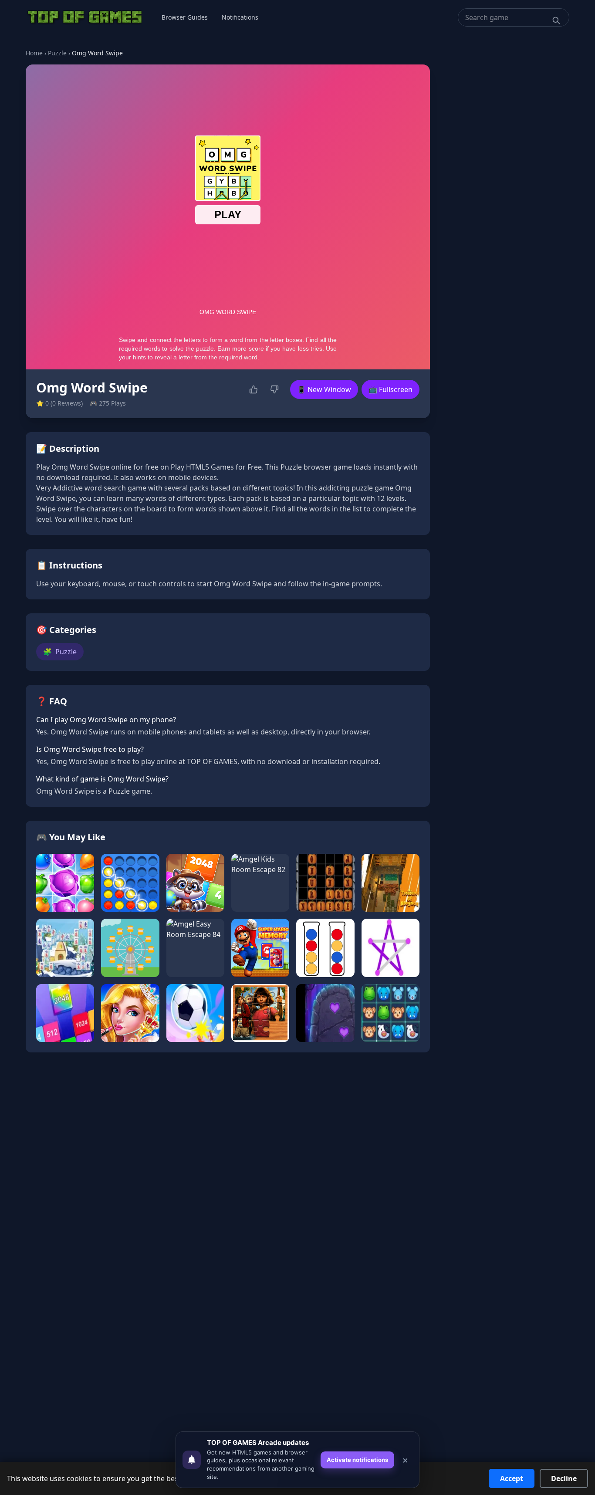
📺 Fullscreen (390, 389)
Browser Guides (185, 17)
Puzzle (57, 53)
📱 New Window (324, 389)
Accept (511, 1478)
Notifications (240, 17)
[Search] (556, 20)
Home (34, 53)
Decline (564, 1478)
